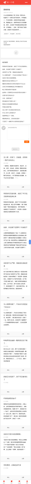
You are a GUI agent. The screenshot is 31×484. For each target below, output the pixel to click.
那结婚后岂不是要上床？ (9, 101)
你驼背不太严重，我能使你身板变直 (12, 72)
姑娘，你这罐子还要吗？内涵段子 (11, 69)
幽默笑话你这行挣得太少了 (10, 81)
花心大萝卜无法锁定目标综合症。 (11, 110)
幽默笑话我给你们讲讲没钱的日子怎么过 (13, 84)
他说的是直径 (7, 44)
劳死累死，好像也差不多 (12, 465)
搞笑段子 (6, 33)
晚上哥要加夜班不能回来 (9, 89)
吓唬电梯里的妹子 (10, 398)
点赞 (23, 187)
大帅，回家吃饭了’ (7, 98)
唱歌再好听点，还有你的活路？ (11, 118)
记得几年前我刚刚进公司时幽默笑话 (12, 87)
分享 (29, 242)
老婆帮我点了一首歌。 (8, 116)
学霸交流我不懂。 (7, 107)
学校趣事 (12, 33)
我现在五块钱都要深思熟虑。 (10, 104)
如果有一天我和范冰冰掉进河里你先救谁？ (14, 92)
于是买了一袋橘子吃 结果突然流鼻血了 (13, 121)
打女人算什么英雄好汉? (9, 113)
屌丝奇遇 (18, 33)
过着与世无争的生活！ (8, 95)
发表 (26, 142)
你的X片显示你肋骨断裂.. (9, 78)
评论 (8, 187)
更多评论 (15, 149)
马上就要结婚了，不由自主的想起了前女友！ (15, 75)
